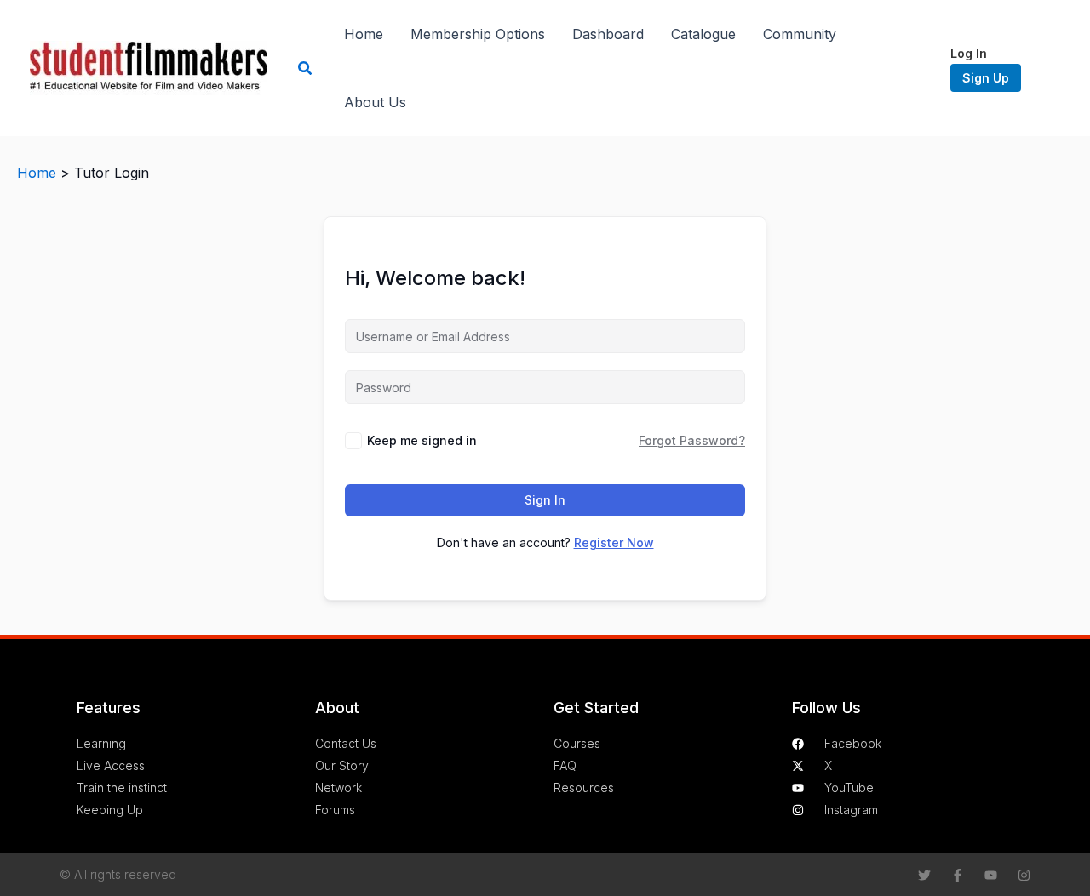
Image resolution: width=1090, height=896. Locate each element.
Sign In (545, 500)
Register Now (614, 542)
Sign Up (985, 78)
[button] (305, 68)
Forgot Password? (692, 440)
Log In (968, 53)
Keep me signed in (422, 440)
